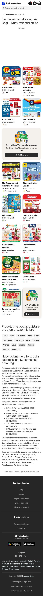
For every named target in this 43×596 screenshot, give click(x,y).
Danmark (24, 564)
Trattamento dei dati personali (21, 591)
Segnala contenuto (21, 499)
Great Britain (13, 566)
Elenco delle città (21, 503)
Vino (12, 336)
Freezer (6, 349)
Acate (30, 457)
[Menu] (39, 3)
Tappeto (35, 340)
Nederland (30, 566)
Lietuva (22, 566)
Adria (25, 465)
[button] (35, 3)
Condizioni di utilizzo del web (21, 586)
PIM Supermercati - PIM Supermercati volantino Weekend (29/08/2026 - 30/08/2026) (21, 431)
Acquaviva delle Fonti (10, 460)
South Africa (14, 569)
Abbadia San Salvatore (28, 460)
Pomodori (16, 349)
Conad (12, 381)
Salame (22, 345)
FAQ (21, 490)
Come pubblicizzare (21, 524)
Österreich (15, 561)
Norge (37, 566)
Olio (28, 340)
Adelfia (24, 457)
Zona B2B (21, 528)
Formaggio (19, 340)
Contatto (21, 494)
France (5, 566)
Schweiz (5, 564)
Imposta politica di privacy (21, 582)
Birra (30, 336)
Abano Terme (21, 462)
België (30, 561)
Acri (3, 462)
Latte (36, 336)
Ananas (6, 345)
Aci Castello (10, 462)
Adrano (30, 462)
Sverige (5, 569)
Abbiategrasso (7, 465)
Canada (37, 561)
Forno (5, 336)
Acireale (21, 454)
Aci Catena (18, 465)
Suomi (31, 564)
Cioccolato (7, 340)
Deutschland (15, 564)
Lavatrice (21, 336)
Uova (14, 345)
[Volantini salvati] (30, 3)
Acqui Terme (30, 454)
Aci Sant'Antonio (14, 457)
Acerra (4, 457)
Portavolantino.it (27, 576)
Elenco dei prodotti (21, 507)
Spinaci (31, 345)
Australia (23, 561)
